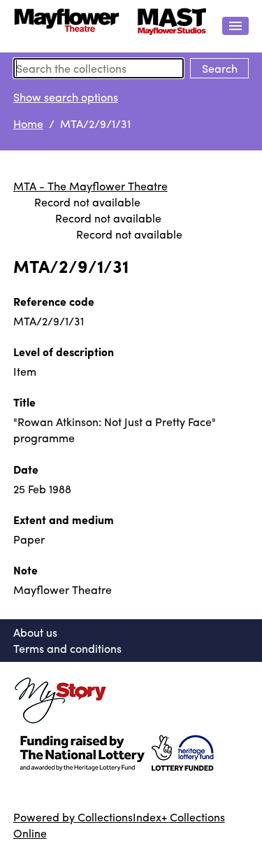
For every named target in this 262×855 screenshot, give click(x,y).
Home (28, 123)
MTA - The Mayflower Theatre (90, 186)
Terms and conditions (67, 648)
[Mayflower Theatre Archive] (110, 26)
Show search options (65, 97)
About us (35, 632)
